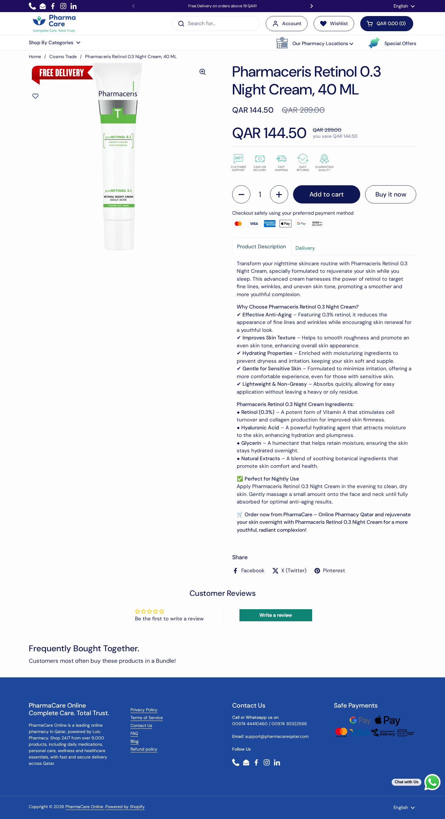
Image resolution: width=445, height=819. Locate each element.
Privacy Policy (143, 709)
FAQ (134, 733)
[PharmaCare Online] (55, 24)
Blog (134, 741)
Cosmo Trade (63, 57)
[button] (314, 42)
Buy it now (390, 194)
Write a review (275, 615)
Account (291, 23)
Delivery (305, 248)
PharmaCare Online (84, 806)
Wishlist (339, 23)
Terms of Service (146, 717)
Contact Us (141, 725)
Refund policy (143, 749)
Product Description (261, 246)
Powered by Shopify (125, 806)
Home (35, 57)
